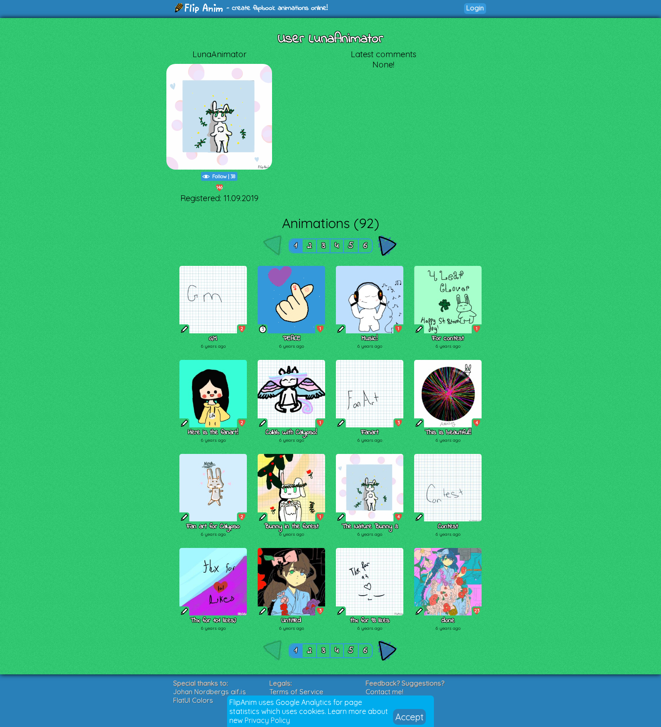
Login (475, 8)
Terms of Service (296, 691)
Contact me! (384, 691)
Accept (409, 717)
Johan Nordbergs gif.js (209, 691)
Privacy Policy (267, 720)
